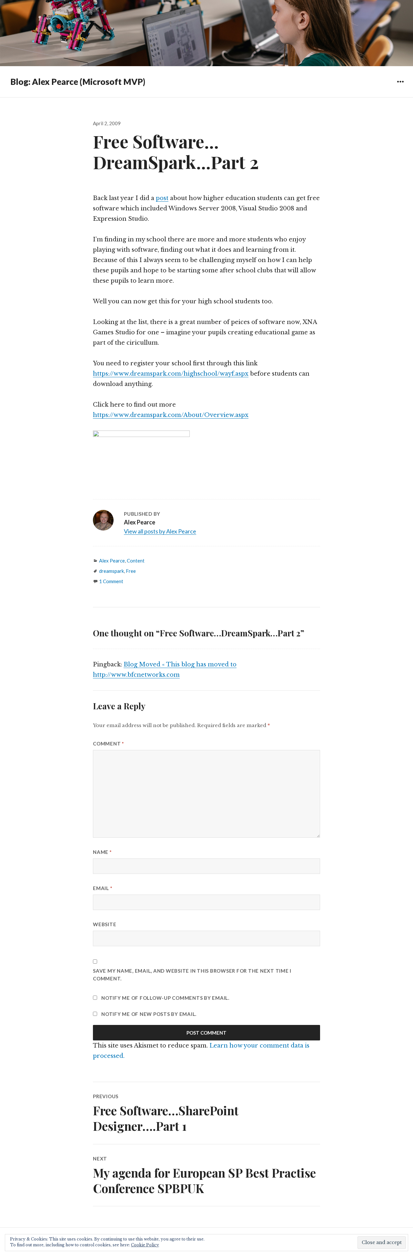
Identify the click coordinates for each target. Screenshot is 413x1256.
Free (131, 571)
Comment (108, 743)
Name (102, 852)
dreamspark (111, 571)
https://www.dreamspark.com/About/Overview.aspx (170, 415)
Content (136, 560)
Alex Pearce (112, 560)
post (162, 198)
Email (102, 888)
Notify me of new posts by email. (148, 1014)
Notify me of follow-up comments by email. (165, 998)
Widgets (400, 86)
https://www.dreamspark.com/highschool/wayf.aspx (170, 373)
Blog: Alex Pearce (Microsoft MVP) (77, 81)
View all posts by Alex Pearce (160, 531)
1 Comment (111, 581)
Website (104, 924)
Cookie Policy (145, 1244)
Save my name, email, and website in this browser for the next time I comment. (192, 974)
